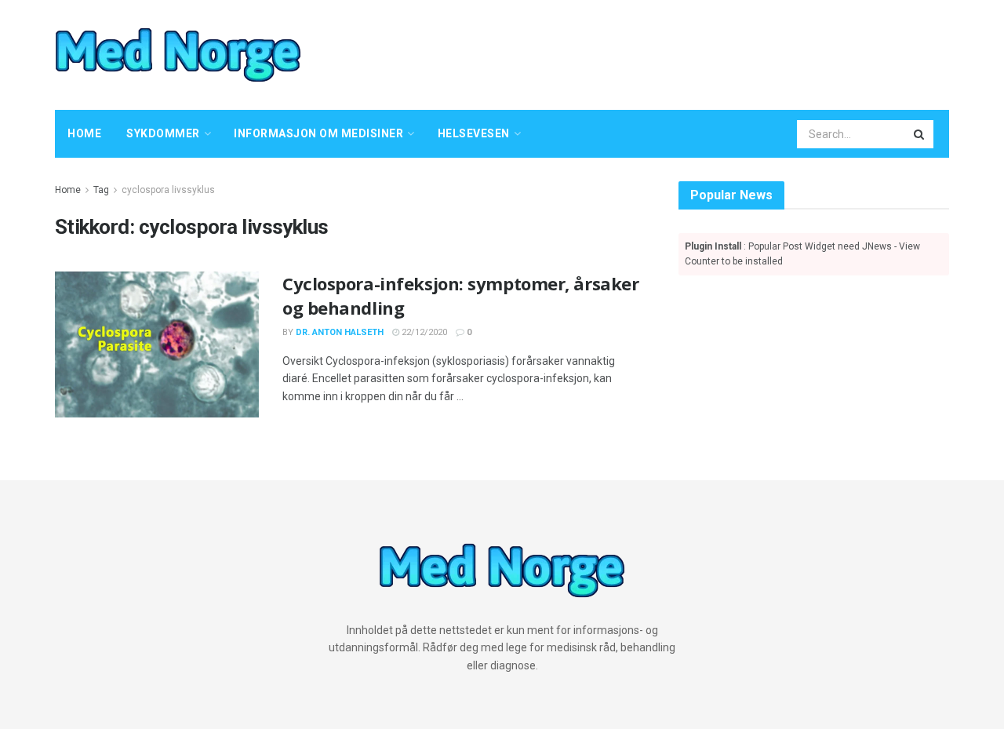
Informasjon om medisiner (318, 133)
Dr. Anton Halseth (340, 332)
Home (84, 133)
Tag (101, 189)
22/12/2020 (423, 332)
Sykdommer (163, 133)
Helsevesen (474, 133)
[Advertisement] (655, 52)
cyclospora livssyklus (168, 189)
